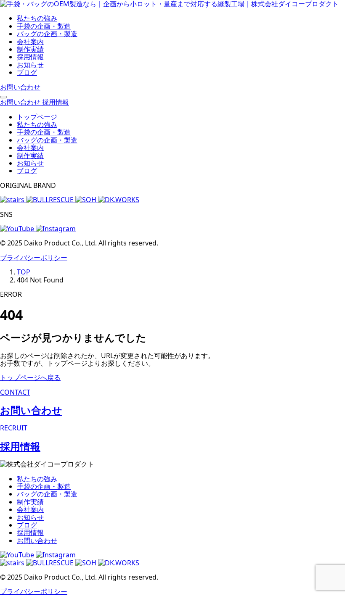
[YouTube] (18, 554)
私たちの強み (37, 18)
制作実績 (30, 49)
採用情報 (30, 56)
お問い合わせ (37, 540)
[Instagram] (56, 554)
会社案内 (30, 41)
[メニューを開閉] (3, 97)
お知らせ (30, 64)
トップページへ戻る (30, 377)
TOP (23, 272)
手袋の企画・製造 (44, 26)
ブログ (27, 72)
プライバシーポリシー (33, 257)
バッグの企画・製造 (47, 33)
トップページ (37, 116)
